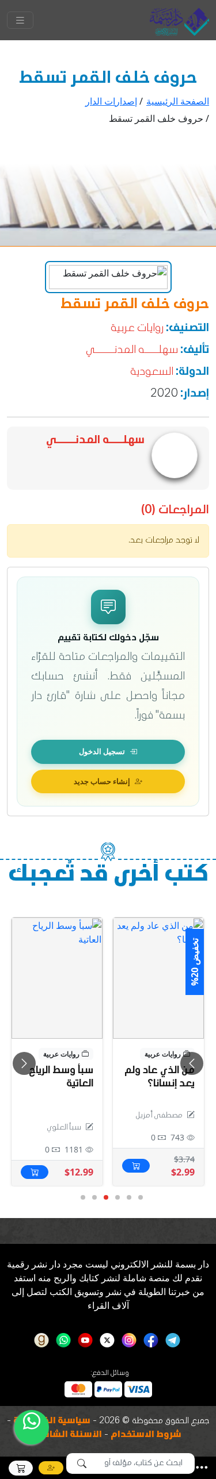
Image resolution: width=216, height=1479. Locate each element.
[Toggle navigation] (20, 20)
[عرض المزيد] (57, 978)
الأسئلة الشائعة (68, 1435)
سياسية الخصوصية (51, 1421)
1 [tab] (140, 1198)
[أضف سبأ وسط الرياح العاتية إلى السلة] (34, 1172)
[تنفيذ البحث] (82, 1463)
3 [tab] (117, 1198)
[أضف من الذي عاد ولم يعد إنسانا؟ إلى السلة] (136, 1166)
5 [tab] (94, 1198)
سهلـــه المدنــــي (132, 350)
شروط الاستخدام (146, 1435)
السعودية (151, 372)
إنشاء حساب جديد (102, 781)
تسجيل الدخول (102, 751)
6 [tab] (82, 1198)
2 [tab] (128, 1198)
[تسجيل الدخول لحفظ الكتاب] (130, 932)
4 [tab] (105, 1198)
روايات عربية (137, 329)
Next (191, 1063)
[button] (202, 1467)
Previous (24, 1063)
